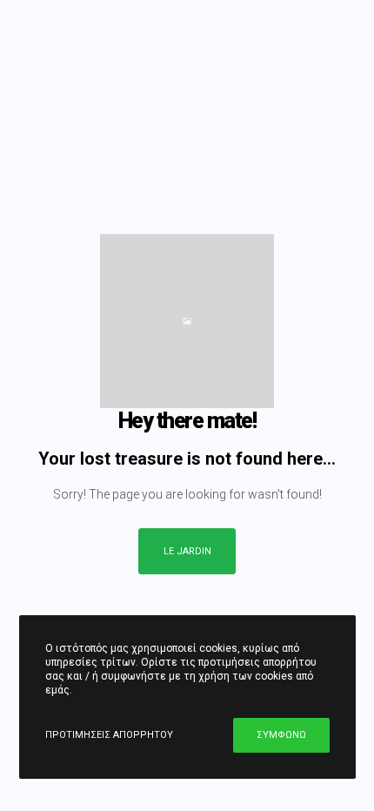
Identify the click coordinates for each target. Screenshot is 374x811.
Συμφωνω (281, 735)
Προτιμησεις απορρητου (109, 735)
